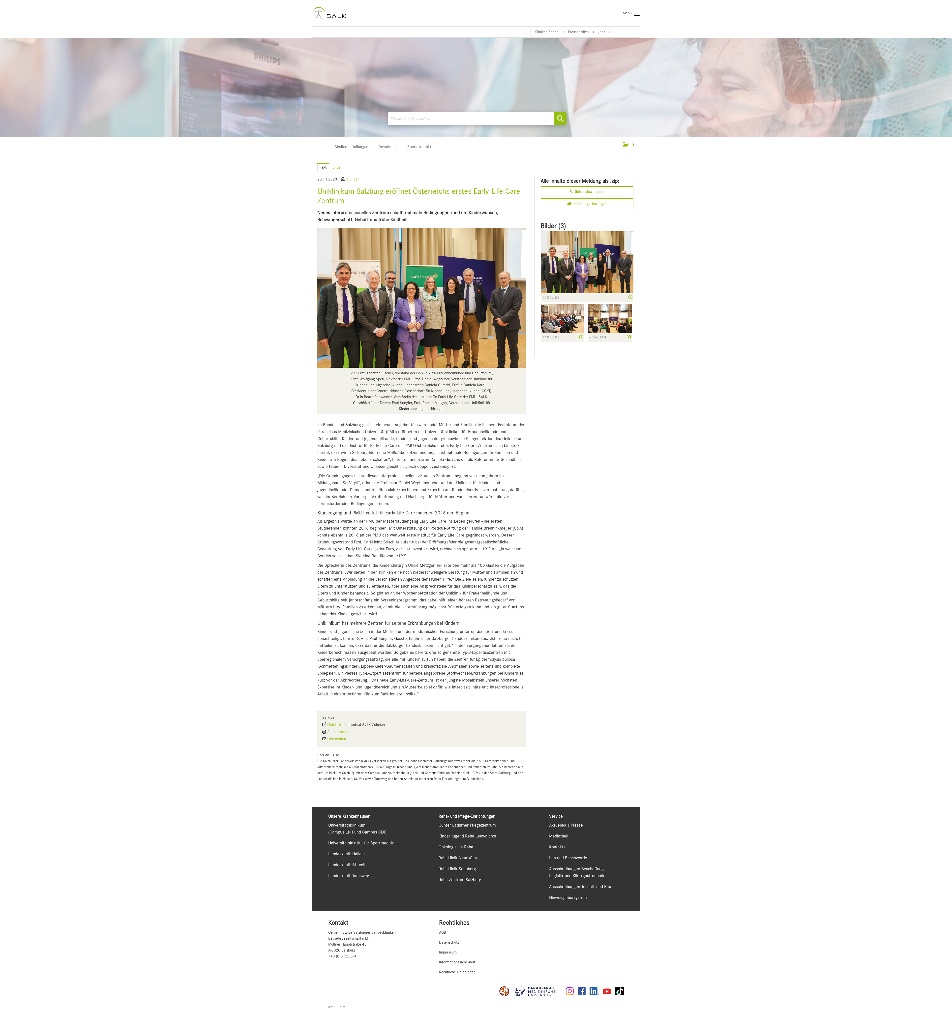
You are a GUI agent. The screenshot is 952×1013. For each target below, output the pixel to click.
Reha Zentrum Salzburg (460, 879)
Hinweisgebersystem (568, 897)
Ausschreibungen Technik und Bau (580, 886)
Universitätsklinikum (346, 825)
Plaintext (334, 724)
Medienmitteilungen (351, 146)
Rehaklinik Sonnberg (457, 868)
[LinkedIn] (594, 991)
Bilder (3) (553, 226)
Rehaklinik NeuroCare (458, 857)
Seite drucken (338, 732)
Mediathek (558, 836)
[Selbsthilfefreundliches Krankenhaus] (504, 991)
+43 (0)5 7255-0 (342, 956)
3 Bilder (352, 179)
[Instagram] (570, 991)
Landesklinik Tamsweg (348, 875)
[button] (628, 145)
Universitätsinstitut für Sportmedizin (361, 842)
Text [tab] (323, 167)
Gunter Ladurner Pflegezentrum (467, 825)
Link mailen (336, 739)
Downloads (387, 146)
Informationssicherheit (457, 962)
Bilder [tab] (337, 167)
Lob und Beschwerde (568, 857)
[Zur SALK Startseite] (329, 13)
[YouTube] (607, 991)
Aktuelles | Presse (566, 825)
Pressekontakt (419, 146)
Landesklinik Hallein (346, 853)
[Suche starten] (560, 118)
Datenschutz (449, 942)
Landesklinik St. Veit (347, 864)
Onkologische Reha (456, 846)
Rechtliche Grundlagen (457, 972)
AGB (442, 932)
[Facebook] (582, 991)
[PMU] (537, 991)
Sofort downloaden (589, 191)
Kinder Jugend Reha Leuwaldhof (467, 836)
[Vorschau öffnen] (421, 298)
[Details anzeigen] (629, 297)
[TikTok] (619, 991)
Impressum (448, 952)
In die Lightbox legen (590, 204)
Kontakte (557, 846)
